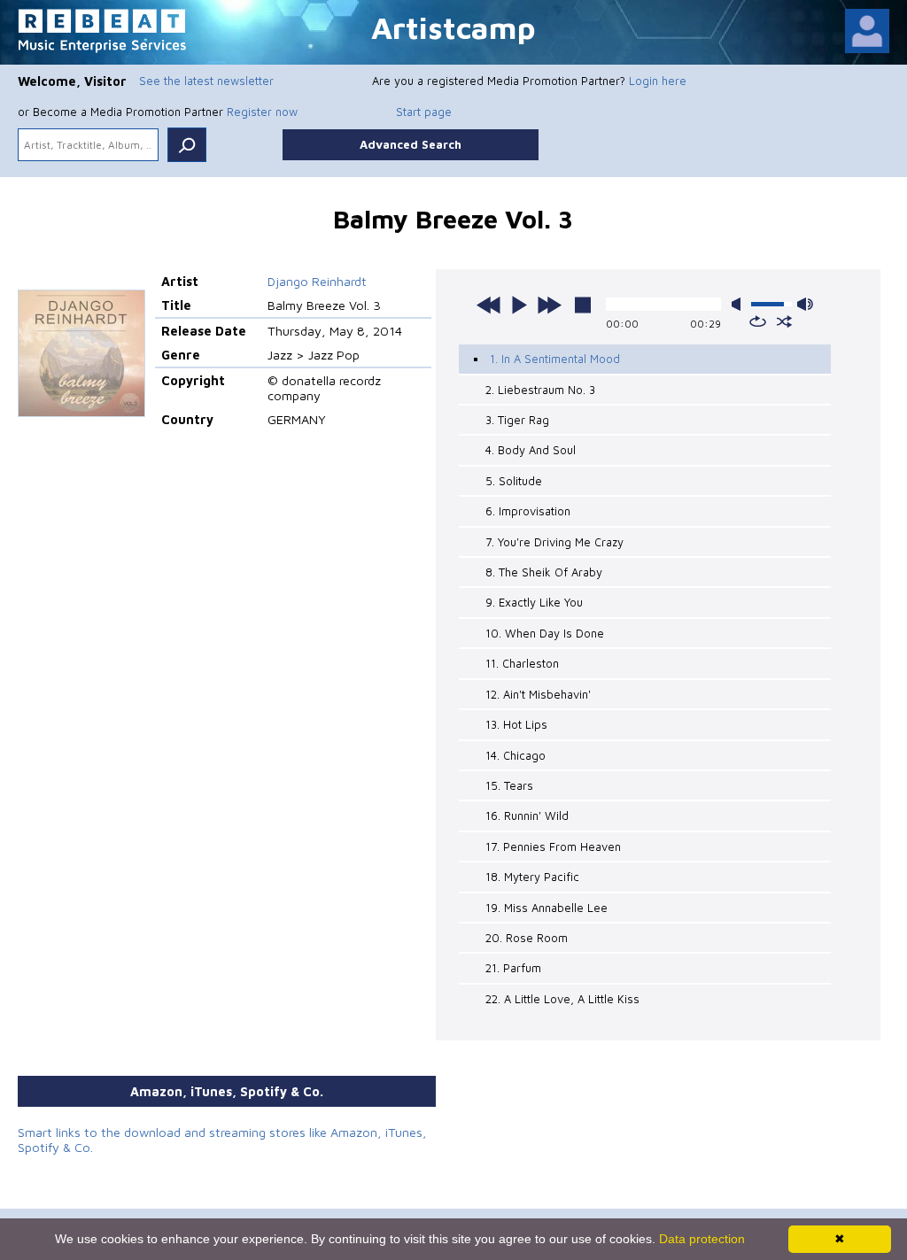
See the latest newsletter (206, 80)
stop (582, 304)
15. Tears (509, 785)
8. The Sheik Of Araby (543, 572)
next (549, 304)
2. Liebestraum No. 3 (540, 390)
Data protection (702, 1239)
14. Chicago (515, 755)
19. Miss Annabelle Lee (546, 908)
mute (740, 304)
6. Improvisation (527, 511)
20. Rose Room (526, 938)
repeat (758, 321)
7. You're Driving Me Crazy (554, 542)
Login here (657, 80)
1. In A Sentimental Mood (555, 359)
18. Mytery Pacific (532, 877)
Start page (424, 111)
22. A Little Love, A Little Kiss (562, 999)
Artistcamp (453, 27)
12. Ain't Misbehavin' (538, 694)
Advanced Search (410, 144)
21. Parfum (513, 968)
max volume (805, 304)
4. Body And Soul (530, 450)
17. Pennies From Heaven (553, 846)
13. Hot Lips (516, 724)
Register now (262, 111)
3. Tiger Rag (517, 420)
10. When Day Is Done (544, 633)
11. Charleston (522, 663)
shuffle (784, 321)
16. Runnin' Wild (527, 815)
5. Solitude (513, 481)
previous (489, 304)
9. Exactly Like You (534, 602)
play (519, 304)
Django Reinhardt (317, 281)
